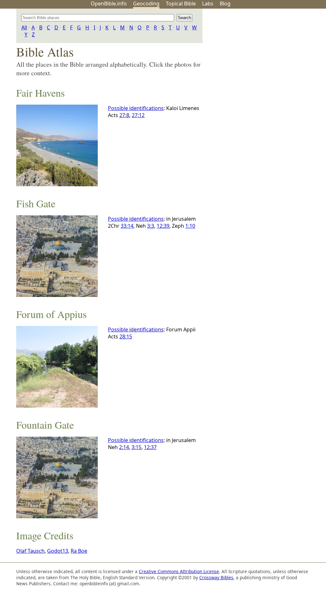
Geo (146, 3)
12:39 (163, 225)
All (24, 27)
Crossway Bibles (216, 577)
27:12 (138, 115)
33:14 (127, 225)
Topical (181, 3)
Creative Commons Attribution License (179, 571)
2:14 (124, 447)
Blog (225, 3)
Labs (207, 3)
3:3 (150, 225)
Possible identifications (136, 108)
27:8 (124, 115)
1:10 (190, 225)
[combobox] (97, 17)
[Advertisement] (262, 58)
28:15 (125, 336)
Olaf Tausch (30, 550)
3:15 (136, 447)
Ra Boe (79, 550)
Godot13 (57, 550)
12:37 (150, 447)
